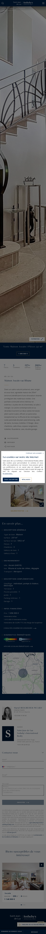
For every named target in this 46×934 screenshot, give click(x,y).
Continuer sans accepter (34, 453)
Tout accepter (11, 479)
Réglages (26, 479)
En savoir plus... (8, 473)
